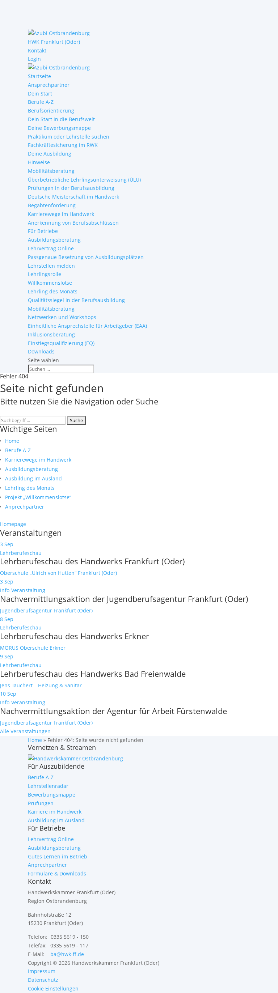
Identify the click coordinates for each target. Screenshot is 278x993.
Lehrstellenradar (48, 785)
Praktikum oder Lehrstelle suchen (68, 136)
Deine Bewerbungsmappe (59, 127)
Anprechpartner (24, 506)
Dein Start (40, 93)
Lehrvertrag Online (51, 248)
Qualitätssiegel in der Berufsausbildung (76, 300)
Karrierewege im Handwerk (61, 214)
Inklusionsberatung (51, 334)
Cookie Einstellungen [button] (53, 988)
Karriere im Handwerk (54, 811)
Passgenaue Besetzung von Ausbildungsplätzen (86, 257)
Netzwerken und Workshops (62, 317)
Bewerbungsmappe (51, 794)
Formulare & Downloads (57, 873)
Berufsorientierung (51, 110)
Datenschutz (43, 979)
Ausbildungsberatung (54, 239)
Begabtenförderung (52, 205)
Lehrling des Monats (52, 291)
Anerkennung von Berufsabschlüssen (73, 222)
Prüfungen (41, 803)
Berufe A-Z (41, 101)
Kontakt (37, 50)
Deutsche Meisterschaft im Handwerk (73, 196)
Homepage (13, 524)
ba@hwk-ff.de (67, 954)
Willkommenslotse (50, 282)
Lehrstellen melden (51, 265)
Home (12, 440)
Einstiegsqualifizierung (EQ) (61, 343)
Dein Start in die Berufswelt (61, 119)
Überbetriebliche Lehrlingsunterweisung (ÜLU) (84, 179)
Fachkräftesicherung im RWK (63, 144)
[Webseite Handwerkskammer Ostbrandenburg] (75, 758)
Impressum (41, 971)
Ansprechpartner (49, 84)
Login (34, 58)
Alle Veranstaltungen (25, 731)
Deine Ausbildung (49, 153)
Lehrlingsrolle (44, 274)
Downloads (41, 351)
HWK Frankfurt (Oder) (54, 41)
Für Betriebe (43, 231)
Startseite (39, 76)
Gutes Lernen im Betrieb (57, 856)
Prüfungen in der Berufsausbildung (71, 187)
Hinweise (39, 162)
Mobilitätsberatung (51, 170)
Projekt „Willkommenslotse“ (38, 497)
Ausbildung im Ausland (33, 478)
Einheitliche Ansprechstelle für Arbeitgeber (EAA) (87, 325)
